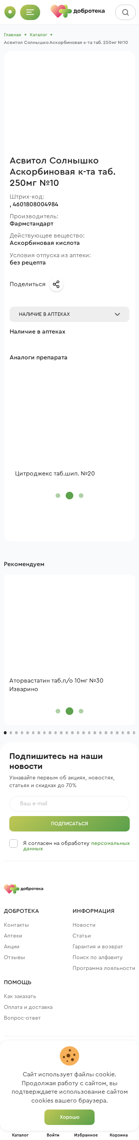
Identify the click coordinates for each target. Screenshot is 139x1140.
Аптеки (13, 936)
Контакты (16, 925)
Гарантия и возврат (98, 946)
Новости (84, 925)
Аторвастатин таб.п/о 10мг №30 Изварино (56, 685)
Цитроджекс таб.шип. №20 (55, 474)
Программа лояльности (104, 968)
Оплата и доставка (28, 1007)
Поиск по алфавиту (98, 957)
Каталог (38, 34)
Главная (12, 34)
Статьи (82, 936)
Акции (11, 946)
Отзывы (14, 957)
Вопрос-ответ (22, 1018)
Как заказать (20, 996)
